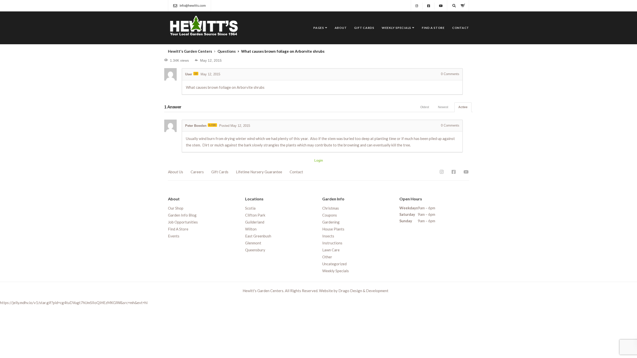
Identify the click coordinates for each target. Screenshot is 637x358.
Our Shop (175, 208)
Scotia (250, 208)
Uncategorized (334, 264)
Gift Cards (364, 28)
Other (327, 257)
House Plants (333, 229)
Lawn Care (331, 250)
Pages (318, 28)
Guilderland (254, 222)
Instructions (332, 243)
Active (463, 107)
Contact (460, 28)
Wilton (251, 229)
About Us (175, 172)
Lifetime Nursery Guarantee (259, 172)
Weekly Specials (396, 28)
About (341, 28)
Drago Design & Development (363, 290)
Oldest (424, 107)
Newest (443, 107)
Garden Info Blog (182, 215)
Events (173, 236)
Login (318, 160)
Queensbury (255, 250)
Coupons (329, 215)
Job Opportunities (183, 222)
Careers (197, 172)
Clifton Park (255, 215)
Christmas (330, 208)
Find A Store (433, 28)
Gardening (331, 222)
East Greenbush (258, 236)
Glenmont (253, 243)
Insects (328, 236)
